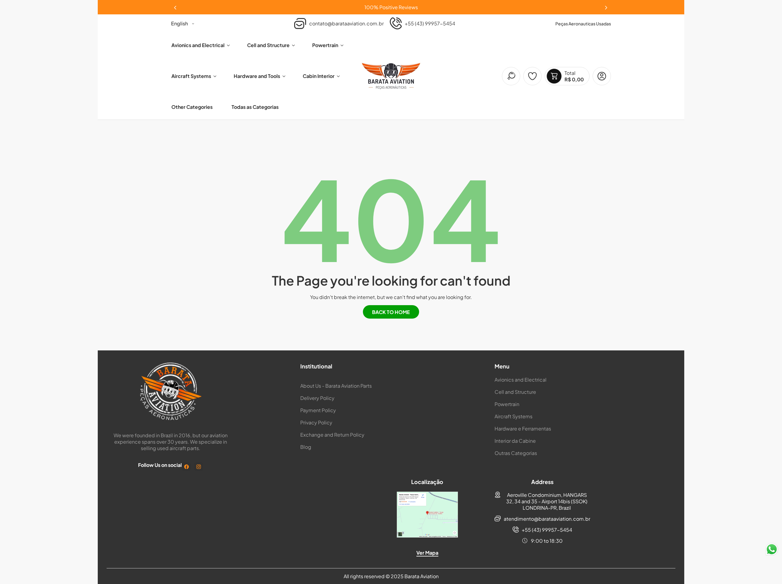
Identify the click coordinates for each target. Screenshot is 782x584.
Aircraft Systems (513, 416)
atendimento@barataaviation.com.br (547, 519)
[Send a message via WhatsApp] (772, 549)
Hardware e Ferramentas (523, 428)
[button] (606, 5)
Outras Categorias (516, 453)
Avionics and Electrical (520, 379)
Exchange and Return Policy (332, 434)
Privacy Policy (316, 422)
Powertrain (507, 404)
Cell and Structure (515, 392)
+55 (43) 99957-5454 (547, 530)
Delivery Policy (317, 398)
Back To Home (391, 312)
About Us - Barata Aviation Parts (336, 386)
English (179, 23)
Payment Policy (318, 410)
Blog (305, 447)
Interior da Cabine (515, 441)
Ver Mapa (427, 552)
